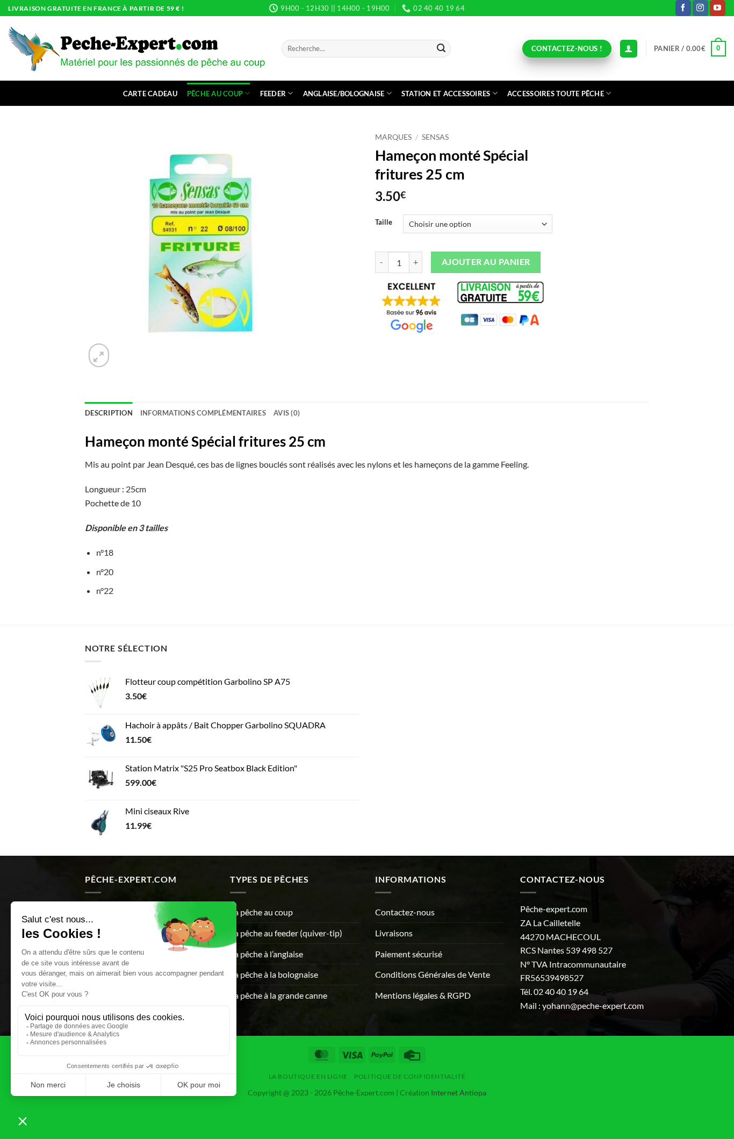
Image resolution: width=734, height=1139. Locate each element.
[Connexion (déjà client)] (628, 49)
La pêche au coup (261, 912)
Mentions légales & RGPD (423, 995)
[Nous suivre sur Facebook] (683, 8)
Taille (383, 222)
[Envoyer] (441, 49)
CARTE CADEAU (150, 93)
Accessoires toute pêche (555, 93)
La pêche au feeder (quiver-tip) (286, 933)
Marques (393, 137)
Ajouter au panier (486, 262)
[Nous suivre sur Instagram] (700, 8)
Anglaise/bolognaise (344, 93)
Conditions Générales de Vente (432, 974)
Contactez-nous (405, 912)
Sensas (435, 137)
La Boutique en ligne (308, 1076)
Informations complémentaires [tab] (203, 413)
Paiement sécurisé (408, 954)
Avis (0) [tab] (287, 413)
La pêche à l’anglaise (266, 954)
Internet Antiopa (458, 1092)
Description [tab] (109, 413)
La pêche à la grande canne (278, 995)
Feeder (273, 93)
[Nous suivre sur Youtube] (717, 8)
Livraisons (394, 933)
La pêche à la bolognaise (274, 974)
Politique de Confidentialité (409, 1076)
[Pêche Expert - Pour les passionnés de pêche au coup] (136, 48)
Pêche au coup (215, 93)
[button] (690, 49)
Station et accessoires (446, 93)
